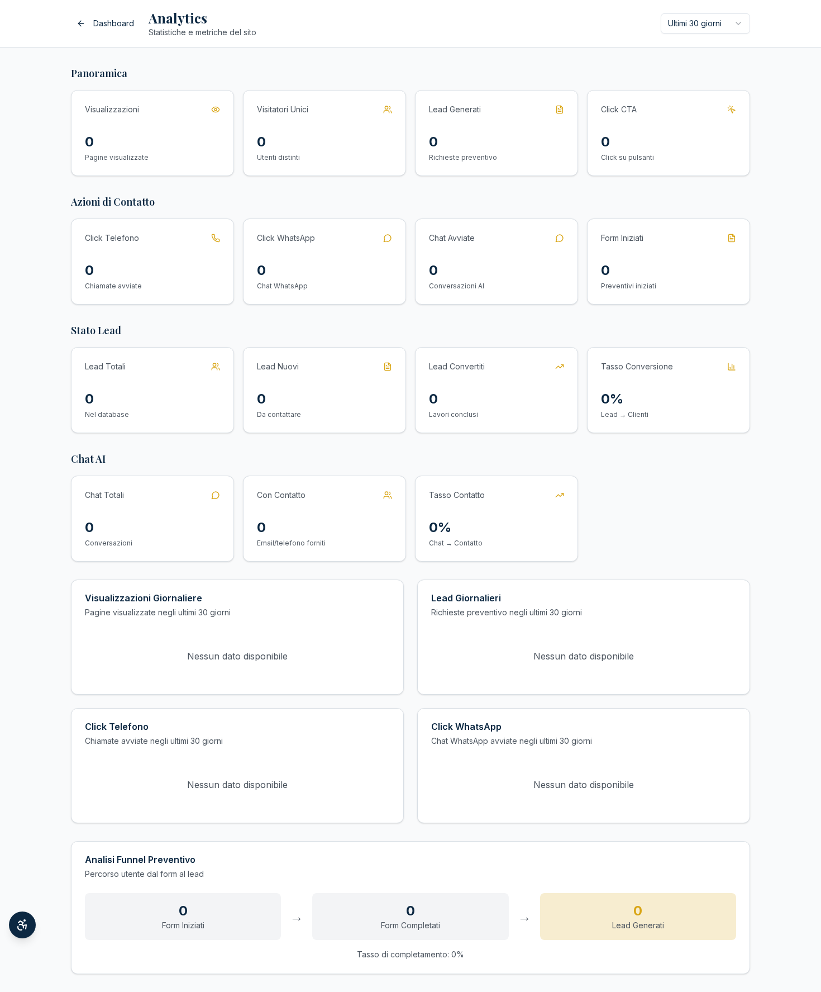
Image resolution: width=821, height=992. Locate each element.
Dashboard (113, 23)
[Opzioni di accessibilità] (22, 925)
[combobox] (705, 23)
